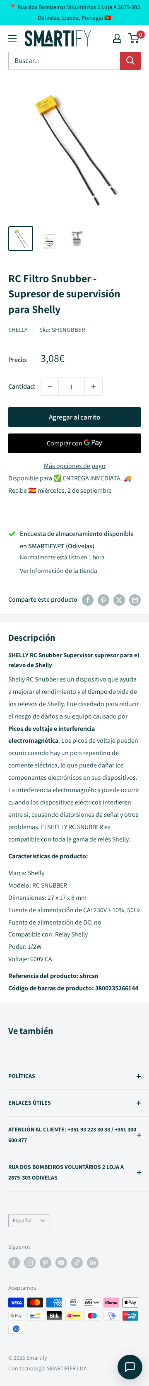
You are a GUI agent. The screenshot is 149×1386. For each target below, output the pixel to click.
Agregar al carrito (74, 417)
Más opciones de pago (75, 465)
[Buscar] (130, 61)
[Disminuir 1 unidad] (49, 386)
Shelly (17, 330)
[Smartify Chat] (130, 1367)
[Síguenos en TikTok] (77, 1262)
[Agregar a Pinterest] (103, 599)
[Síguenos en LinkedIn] (93, 1262)
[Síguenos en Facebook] (14, 1262)
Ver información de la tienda (58, 570)
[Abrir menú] (12, 38)
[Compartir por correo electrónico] (135, 599)
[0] (134, 38)
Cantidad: (22, 386)
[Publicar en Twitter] (119, 599)
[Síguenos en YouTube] (61, 1262)
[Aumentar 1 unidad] (93, 386)
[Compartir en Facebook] (88, 599)
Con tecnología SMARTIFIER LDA (47, 1368)
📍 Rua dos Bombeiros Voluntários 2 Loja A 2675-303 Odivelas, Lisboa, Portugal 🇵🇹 (74, 12)
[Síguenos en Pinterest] (45, 1262)
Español (22, 1220)
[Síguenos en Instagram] (30, 1262)
